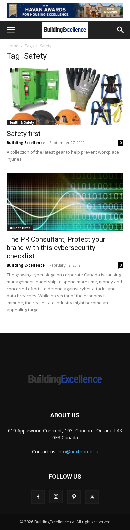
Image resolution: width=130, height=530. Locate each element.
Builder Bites (20, 228)
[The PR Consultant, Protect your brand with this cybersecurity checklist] (65, 202)
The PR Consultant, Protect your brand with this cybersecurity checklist (56, 247)
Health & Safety (21, 122)
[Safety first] (65, 96)
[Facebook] (38, 497)
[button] (10, 30)
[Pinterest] (74, 497)
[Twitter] (92, 497)
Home (12, 46)
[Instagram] (56, 496)
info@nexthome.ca (78, 451)
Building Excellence (26, 142)
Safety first (24, 134)
